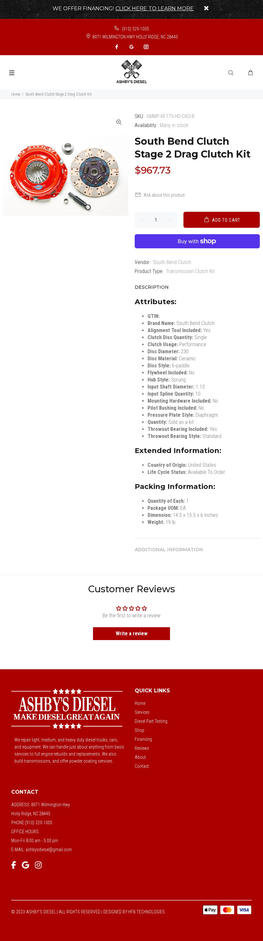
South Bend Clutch (172, 262)
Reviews (142, 748)
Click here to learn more (154, 8)
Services (142, 712)
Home (15, 94)
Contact (142, 766)
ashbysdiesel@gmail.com (49, 849)
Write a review (132, 633)
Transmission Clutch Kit (190, 271)
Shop (139, 730)
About (140, 757)
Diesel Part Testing (151, 721)
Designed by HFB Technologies (134, 911)
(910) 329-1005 (135, 28)
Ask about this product (164, 195)
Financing (143, 739)
